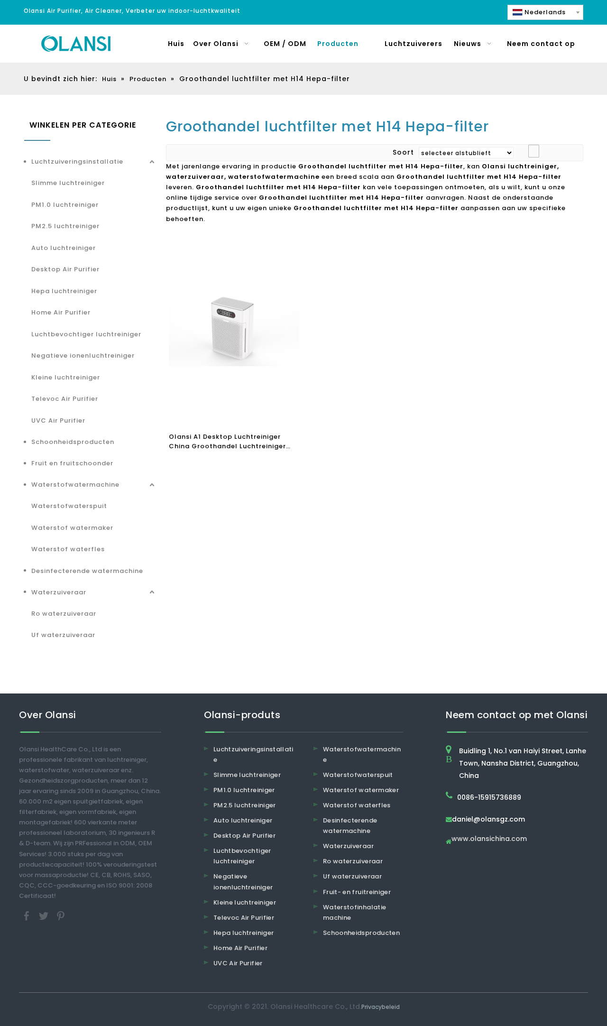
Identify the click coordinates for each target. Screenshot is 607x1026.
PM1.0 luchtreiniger (65, 204)
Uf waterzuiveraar (63, 634)
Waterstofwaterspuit (69, 505)
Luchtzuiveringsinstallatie (77, 161)
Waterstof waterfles (68, 549)
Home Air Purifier (61, 312)
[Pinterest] (60, 915)
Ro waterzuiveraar (63, 613)
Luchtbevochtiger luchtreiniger (86, 334)
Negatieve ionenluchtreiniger (83, 355)
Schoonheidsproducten (72, 441)
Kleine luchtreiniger (65, 377)
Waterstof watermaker (72, 527)
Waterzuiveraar (58, 592)
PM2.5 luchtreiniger (65, 226)
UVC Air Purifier (58, 420)
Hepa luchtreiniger (64, 291)
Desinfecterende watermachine (87, 570)
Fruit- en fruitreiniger (357, 892)
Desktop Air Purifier (65, 269)
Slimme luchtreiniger (68, 182)
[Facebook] (27, 915)
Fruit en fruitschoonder (72, 463)
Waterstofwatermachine (75, 484)
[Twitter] (44, 915)
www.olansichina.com (489, 839)
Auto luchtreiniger (63, 247)
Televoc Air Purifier (64, 398)
